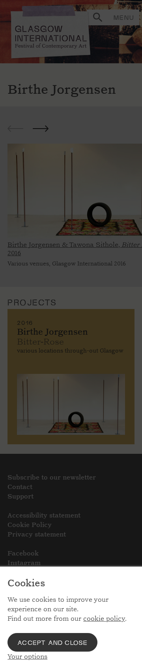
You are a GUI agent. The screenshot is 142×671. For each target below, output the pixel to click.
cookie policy (104, 618)
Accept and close (52, 642)
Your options (27, 656)
